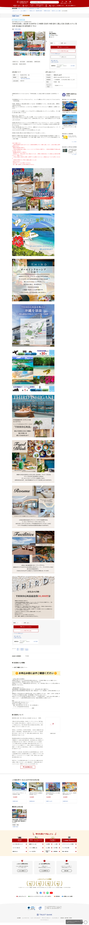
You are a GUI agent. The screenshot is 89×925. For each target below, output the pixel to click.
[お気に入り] (85, 922)
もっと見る (74, 141)
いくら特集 (55, 844)
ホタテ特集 (55, 847)
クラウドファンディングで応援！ (68, 844)
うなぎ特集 (48, 844)
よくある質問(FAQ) (44, 870)
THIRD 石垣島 (17, 29)
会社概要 (19, 917)
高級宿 (26, 649)
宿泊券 (22, 648)
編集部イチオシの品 (32, 844)
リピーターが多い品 (16, 847)
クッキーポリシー (55, 917)
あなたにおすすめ (39, 5)
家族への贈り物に (65, 851)
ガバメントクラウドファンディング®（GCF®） (41, 896)
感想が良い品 (15, 851)
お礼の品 (16, 6)
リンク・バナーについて (35, 917)
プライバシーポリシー (46, 917)
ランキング (32, 5)
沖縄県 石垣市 (15, 826)
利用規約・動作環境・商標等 (66, 917)
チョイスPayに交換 (65, 847)
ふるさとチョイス (22, 896)
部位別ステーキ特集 (48, 851)
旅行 (18, 648)
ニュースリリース (25, 917)
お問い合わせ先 (54, 61)
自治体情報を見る (29, 767)
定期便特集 (55, 851)
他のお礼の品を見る (25, 78)
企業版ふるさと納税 (67, 896)
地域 (25, 6)
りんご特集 (48, 847)
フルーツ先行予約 (32, 851)
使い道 (52, 6)
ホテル (26, 648)
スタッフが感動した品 (33, 847)
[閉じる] (81, 921)
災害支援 (58, 896)
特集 (46, 5)
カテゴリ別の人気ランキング (18, 844)
